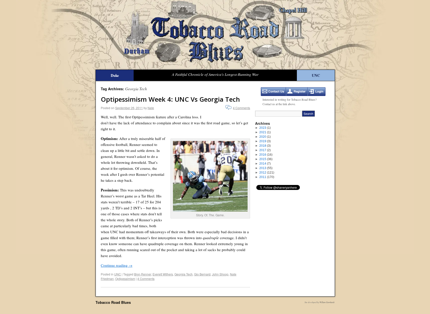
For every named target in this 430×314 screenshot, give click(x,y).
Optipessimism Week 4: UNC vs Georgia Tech (170, 99)
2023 (265, 128)
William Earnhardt (327, 302)
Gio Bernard (202, 274)
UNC (316, 75)
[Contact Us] (273, 91)
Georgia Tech (183, 274)
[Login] (316, 91)
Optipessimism (125, 278)
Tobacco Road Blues (113, 302)
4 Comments (241, 108)
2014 (265, 163)
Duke (115, 75)
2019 (265, 141)
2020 (265, 136)
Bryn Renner (142, 274)
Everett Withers (163, 274)
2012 (266, 172)
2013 (265, 168)
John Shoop (220, 274)
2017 (265, 150)
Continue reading (116, 265)
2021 (265, 132)
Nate (151, 108)
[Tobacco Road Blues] (215, 35)
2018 (265, 145)
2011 (266, 177)
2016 (265, 154)
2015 (265, 159)
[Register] (297, 91)
